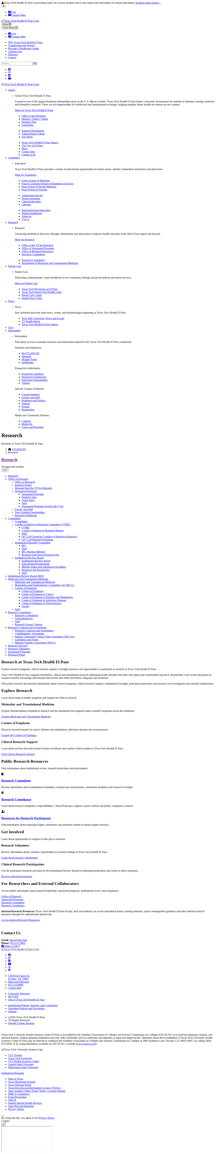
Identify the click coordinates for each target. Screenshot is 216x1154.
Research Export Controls (28, 624)
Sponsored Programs (26, 491)
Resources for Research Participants (26, 818)
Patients (26, 403)
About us (26, 216)
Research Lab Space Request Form (40, 554)
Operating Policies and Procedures (26, 1008)
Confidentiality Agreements (29, 633)
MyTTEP (13, 996)
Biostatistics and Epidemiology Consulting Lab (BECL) (44, 585)
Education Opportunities (35, 380)
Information (14, 330)
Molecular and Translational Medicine (28, 579)
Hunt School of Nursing (34, 189)
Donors (26, 406)
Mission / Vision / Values (35, 119)
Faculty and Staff (31, 397)
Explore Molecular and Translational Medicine (26, 716)
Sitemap (12, 1011)
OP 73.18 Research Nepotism (37, 539)
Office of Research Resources (37, 251)
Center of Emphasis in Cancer (37, 594)
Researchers (28, 409)
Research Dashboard (26, 515)
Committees (14, 518)
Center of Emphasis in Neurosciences (41, 603)
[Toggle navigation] (4, 470)
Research (13, 222)
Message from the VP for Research (33, 488)
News (11, 301)
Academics (14, 157)
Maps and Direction (18, 981)
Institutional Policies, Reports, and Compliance (33, 1005)
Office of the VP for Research (37, 245)
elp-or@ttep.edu (18, 940)
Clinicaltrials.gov (24, 618)
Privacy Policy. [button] (47, 1117)
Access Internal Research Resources (20, 920)
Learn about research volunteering (19, 857)
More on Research (24, 239)
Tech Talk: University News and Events (43, 318)
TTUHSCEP (19, 449)
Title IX (12, 1100)
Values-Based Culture (33, 133)
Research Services (18, 645)
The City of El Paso (32, 145)
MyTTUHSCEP (30, 353)
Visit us (26, 219)
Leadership (27, 125)
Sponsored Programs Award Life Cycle (42, 506)
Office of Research (18, 479)
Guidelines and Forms (26, 639)
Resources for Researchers (36, 569)
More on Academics (25, 174)
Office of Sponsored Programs (38, 248)
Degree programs (31, 198)
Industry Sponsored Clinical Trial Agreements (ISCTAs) (45, 636)
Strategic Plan (29, 122)
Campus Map (18, 15)
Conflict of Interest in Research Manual (42, 530)
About (11, 90)
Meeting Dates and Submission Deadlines (44, 566)
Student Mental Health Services (25, 1103)
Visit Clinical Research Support (18, 754)
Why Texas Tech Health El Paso (25, 42)
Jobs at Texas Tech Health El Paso (26, 999)
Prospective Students (33, 373)
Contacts (26, 421)
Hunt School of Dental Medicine (39, 186)
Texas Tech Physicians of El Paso (39, 289)
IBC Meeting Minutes (33, 551)
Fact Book (27, 136)
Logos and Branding (33, 427)
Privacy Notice (16, 1109)
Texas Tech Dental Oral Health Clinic (42, 292)
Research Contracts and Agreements (27, 627)
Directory (13, 54)
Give (13, 12)
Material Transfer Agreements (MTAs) (35, 642)
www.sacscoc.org (86, 1043)
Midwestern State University (23, 1067)
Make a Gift (12, 946)
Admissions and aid (32, 195)
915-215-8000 (15, 984)
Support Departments (33, 130)
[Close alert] (3, 6)
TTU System (15, 1055)
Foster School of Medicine (36, 180)
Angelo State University (21, 1064)
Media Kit (27, 424)
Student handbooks (32, 213)
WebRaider (28, 362)
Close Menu (9, 27)
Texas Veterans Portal (19, 1084)
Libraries (26, 204)
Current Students (30, 394)
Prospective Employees (34, 377)
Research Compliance (33, 260)
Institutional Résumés (12, 1073)
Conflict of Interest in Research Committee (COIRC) (43, 524)
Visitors (26, 383)
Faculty (26, 606)
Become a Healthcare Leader (23, 48)
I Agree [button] (5, 1120)
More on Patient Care (26, 283)
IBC (24, 545)
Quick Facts (28, 500)
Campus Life (15, 51)
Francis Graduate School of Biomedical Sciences (48, 183)
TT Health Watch (31, 321)
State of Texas (15, 1078)
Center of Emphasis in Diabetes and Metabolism (47, 597)
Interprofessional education (36, 210)
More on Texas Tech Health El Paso (34, 110)
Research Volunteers (19, 648)
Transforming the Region (21, 45)
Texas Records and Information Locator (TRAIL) (34, 1087)
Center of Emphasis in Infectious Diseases (44, 600)
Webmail (26, 356)
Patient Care (14, 266)
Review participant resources (16, 876)
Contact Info (28, 151)
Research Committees (33, 254)
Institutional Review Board (29, 557)
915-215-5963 (17, 943)
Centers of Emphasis (26, 588)
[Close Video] (3, 1124)
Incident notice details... (148, 2)
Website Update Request (21, 1023)
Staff (24, 503)
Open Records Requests (21, 1106)
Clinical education (31, 201)
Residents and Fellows (34, 400)
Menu (6, 24)
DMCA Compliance (19, 1094)
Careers (12, 57)
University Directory (19, 993)
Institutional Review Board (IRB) (26, 576)
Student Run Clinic (32, 298)
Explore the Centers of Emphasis (18, 735)
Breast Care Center (32, 295)
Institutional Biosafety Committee (32, 542)
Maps (25, 148)
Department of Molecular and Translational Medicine (50, 263)
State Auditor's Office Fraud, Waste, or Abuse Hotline (36, 1091)
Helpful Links (29, 497)
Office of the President (34, 116)
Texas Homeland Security (22, 1081)
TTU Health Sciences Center (23, 1061)
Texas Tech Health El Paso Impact (40, 142)
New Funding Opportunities (30, 512)
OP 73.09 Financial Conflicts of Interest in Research (49, 536)
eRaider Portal (29, 359)
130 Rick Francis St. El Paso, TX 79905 (19, 977)
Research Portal (23, 485)
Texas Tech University (20, 1058)
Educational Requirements (36, 563)
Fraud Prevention (17, 1097)
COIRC (26, 527)
